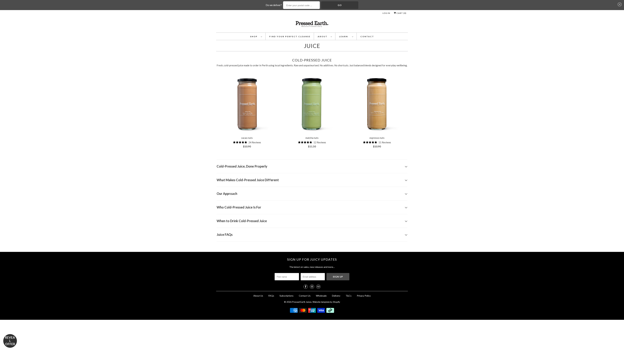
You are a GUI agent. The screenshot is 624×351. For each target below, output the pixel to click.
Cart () (401, 13)
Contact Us (305, 295)
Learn (344, 36)
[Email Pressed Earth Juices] (318, 287)
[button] (619, 4)
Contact (367, 36)
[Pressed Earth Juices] (312, 25)
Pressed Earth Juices (302, 302)
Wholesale (321, 295)
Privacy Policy (364, 295)
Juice (312, 45)
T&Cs (348, 295)
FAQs (271, 295)
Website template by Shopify (326, 302)
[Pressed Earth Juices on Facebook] (306, 287)
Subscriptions (286, 295)
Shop (254, 36)
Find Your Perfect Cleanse (290, 36)
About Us (258, 295)
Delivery (336, 295)
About (323, 36)
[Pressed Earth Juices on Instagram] (312, 287)
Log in (386, 13)
